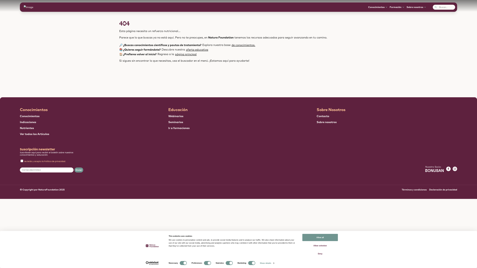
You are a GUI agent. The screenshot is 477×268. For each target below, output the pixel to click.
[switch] (207, 263)
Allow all (320, 237)
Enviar (79, 169)
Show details (265, 263)
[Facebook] (448, 169)
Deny (320, 254)
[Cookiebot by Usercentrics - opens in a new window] (152, 263)
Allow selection (320, 246)
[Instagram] (455, 169)
